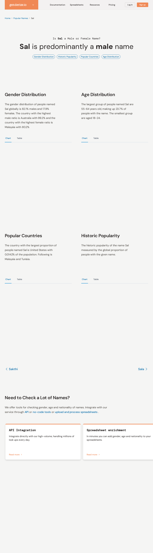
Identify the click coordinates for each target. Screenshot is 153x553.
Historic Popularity (67, 56)
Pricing (112, 4)
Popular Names (20, 18)
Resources (95, 4)
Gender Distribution (44, 56)
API (27, 412)
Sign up (142, 5)
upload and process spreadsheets (76, 412)
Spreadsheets (76, 4)
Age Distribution (111, 56)
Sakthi (13, 369)
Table (19, 138)
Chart (8, 138)
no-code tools (42, 412)
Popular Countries (89, 56)
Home (7, 18)
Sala (141, 369)
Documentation (57, 4)
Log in (130, 5)
